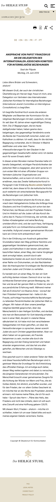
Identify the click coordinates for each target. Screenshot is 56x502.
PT (40, 40)
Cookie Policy (28, 491)
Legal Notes (28, 487)
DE (15, 40)
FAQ (28, 484)
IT (36, 40)
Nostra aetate (36, 185)
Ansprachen (8, 17)
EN (21, 40)
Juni (22, 17)
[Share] (51, 28)
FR (31, 40)
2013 (17, 17)
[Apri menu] (52, 6)
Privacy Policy (28, 495)
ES (26, 40)
